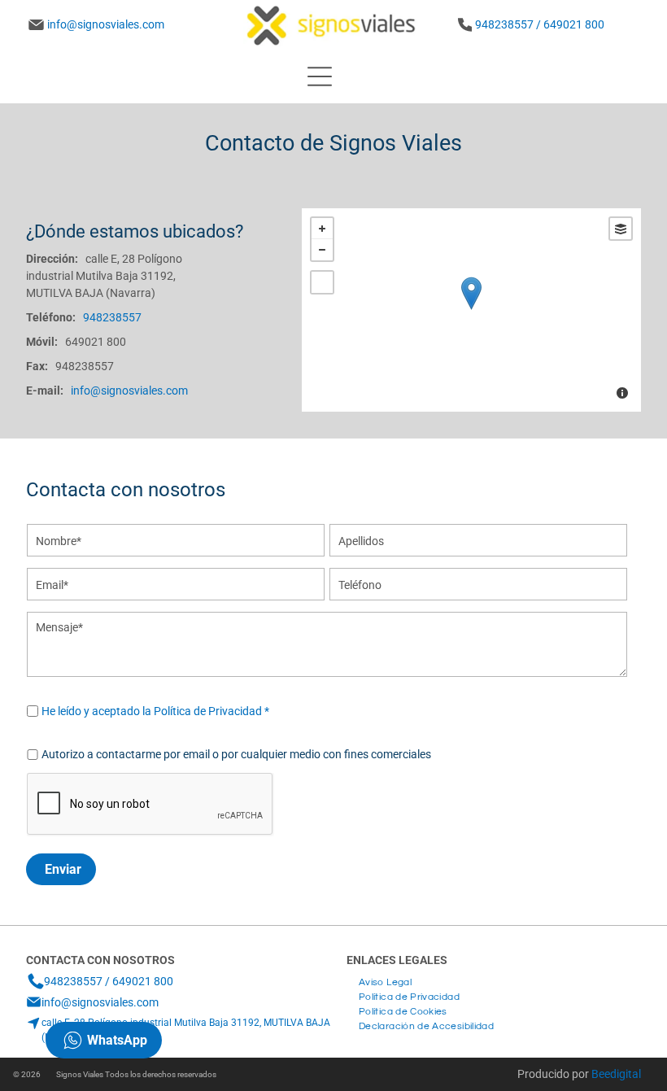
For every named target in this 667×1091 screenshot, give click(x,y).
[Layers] (620, 228)
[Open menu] (319, 76)
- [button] (322, 249)
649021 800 (95, 341)
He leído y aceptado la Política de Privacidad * (155, 711)
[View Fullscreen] (322, 282)
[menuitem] (385, 980)
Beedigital (616, 1073)
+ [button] (322, 228)
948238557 (84, 366)
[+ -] (471, 310)
